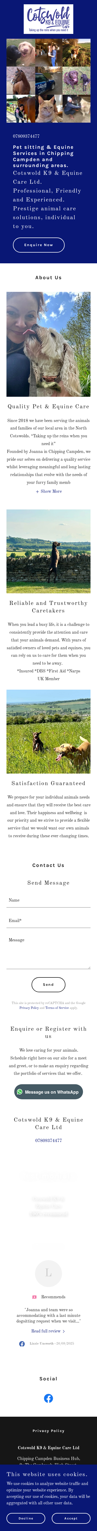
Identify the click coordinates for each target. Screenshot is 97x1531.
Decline (26, 1518)
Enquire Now (38, 245)
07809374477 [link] (26, 136)
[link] (48, 6)
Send (48, 984)
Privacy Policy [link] (29, 1008)
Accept (71, 1518)
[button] (48, 491)
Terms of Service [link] (57, 1008)
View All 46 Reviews (48, 1244)
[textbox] (48, 901)
